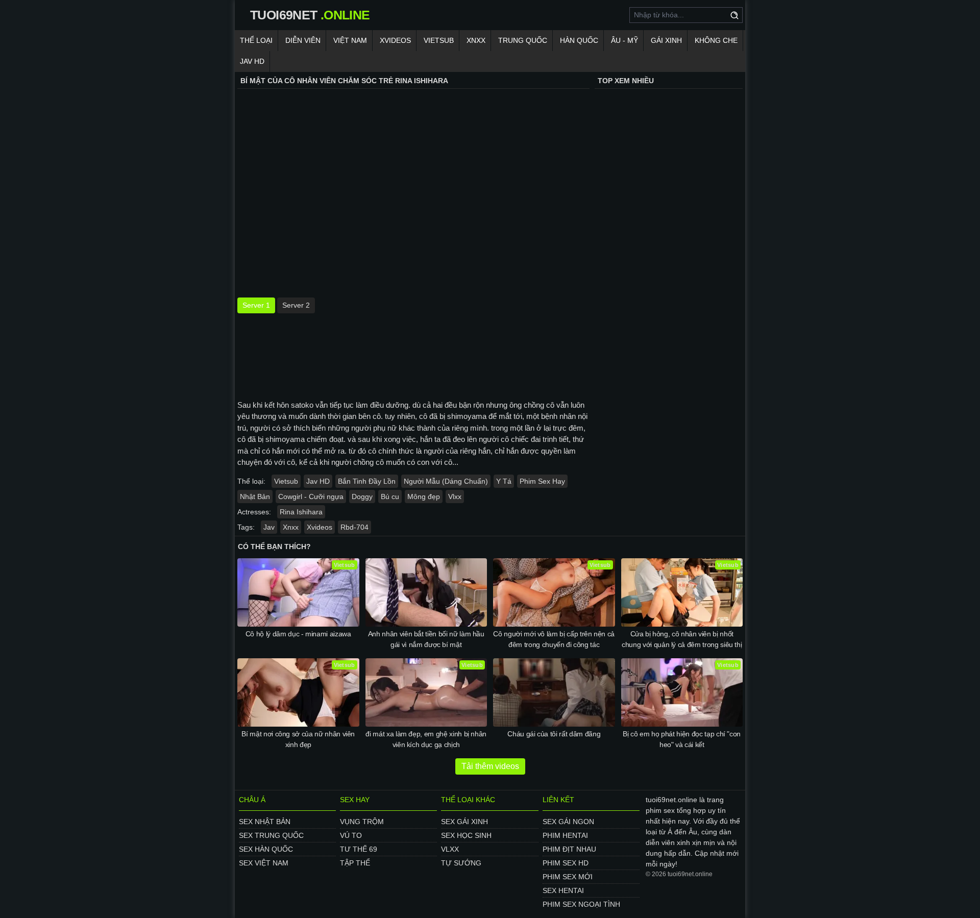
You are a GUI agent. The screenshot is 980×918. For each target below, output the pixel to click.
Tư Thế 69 (358, 849)
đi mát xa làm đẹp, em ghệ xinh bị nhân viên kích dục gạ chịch (425, 739)
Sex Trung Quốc (271, 835)
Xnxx (476, 40)
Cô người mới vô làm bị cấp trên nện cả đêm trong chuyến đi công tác (554, 639)
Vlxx (454, 496)
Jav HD (318, 481)
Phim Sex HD (566, 863)
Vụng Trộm (362, 821)
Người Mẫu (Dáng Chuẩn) (446, 481)
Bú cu (390, 496)
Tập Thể (355, 863)
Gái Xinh (666, 40)
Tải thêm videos (490, 766)
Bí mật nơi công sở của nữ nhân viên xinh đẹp (298, 739)
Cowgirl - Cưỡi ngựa (311, 496)
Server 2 (296, 305)
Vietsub (439, 40)
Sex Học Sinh (466, 835)
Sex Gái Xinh (464, 821)
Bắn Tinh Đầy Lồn (367, 481)
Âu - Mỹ (624, 40)
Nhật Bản (255, 496)
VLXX (450, 849)
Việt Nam (350, 40)
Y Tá (503, 481)
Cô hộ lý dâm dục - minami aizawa (298, 634)
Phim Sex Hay (542, 481)
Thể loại (256, 40)
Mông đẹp (423, 496)
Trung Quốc (522, 40)
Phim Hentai (565, 835)
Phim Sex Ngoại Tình (581, 904)
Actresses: (254, 512)
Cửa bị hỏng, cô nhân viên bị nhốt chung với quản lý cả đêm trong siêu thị (682, 639)
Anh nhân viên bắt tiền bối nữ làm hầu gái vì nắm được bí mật (426, 639)
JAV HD (252, 61)
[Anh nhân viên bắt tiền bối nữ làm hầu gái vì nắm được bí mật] (426, 592)
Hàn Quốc (579, 40)
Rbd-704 (354, 527)
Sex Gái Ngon (568, 821)
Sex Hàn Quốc (266, 849)
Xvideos (395, 40)
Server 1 (256, 305)
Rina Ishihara (301, 512)
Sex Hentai (563, 890)
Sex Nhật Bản (264, 821)
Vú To (351, 835)
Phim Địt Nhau (569, 849)
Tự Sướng (461, 863)
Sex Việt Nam (263, 863)
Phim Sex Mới (568, 877)
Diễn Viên (303, 40)
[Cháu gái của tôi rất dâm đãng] (554, 692)
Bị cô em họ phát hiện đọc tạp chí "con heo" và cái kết (682, 739)
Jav (269, 527)
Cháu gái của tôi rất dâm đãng (553, 734)
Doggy (362, 496)
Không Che (716, 40)
